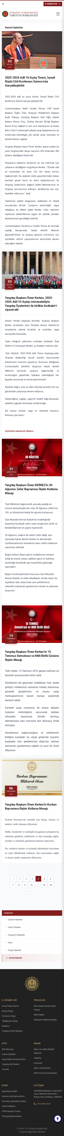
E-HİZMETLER (51, 4)
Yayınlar (5, 1069)
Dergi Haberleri (14, 950)
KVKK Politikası (9, 1106)
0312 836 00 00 (43, 1104)
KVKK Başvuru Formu (11, 1111)
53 (51, 885)
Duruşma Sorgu (9, 1016)
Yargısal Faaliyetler (16, 935)
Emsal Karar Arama (10, 1006)
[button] (57, 1118)
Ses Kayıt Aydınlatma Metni (14, 1101)
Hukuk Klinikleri (9, 1054)
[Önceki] (14, 879)
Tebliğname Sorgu (10, 1021)
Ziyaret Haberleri (15, 919)
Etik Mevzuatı (8, 1049)
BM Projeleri (39, 1015)
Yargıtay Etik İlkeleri (10, 1064)
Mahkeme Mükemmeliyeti (45, 1020)
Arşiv (10, 942)
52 (44, 885)
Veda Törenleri (14, 927)
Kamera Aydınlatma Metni (13, 1096)
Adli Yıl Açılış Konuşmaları (45, 1073)
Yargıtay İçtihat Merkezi (12, 1031)
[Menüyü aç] (58, 13)
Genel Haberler (15, 958)
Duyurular (38, 1063)
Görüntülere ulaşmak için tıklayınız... (20, 431)
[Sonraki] (32, 891)
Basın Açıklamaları (42, 1068)
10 (31, 885)
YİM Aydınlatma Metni (11, 1116)
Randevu (5, 1026)
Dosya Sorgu (7, 1011)
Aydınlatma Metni (9, 1091)
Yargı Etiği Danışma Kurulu (13, 1059)
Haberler (8, 913)
